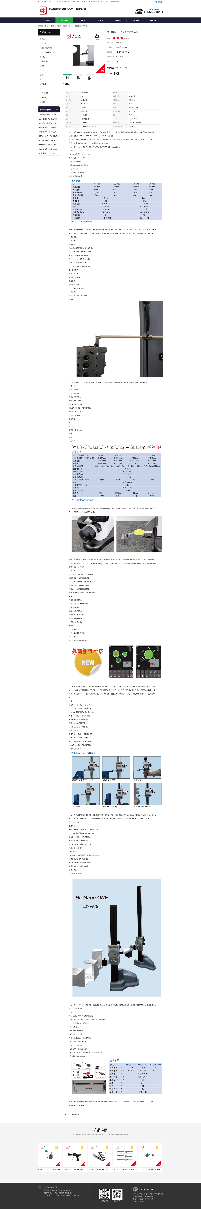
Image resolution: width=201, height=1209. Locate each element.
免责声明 (62, 1195)
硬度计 (42, 75)
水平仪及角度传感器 (47, 52)
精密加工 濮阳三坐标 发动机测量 (49, 136)
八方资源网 (55, 1195)
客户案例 (135, 20)
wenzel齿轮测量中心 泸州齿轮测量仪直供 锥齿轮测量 (49, 123)
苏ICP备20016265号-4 (64, 1190)
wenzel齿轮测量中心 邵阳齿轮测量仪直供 (49, 114)
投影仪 (42, 88)
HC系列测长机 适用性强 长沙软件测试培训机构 (49, 153)
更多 (57, 109)
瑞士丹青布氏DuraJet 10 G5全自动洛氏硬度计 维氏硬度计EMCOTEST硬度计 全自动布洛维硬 (49, 144)
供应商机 (64, 20)
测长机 (42, 57)
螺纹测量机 (44, 61)
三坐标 (42, 66)
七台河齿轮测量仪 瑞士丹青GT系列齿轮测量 (49, 119)
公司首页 (46, 20)
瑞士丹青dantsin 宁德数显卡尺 (48, 140)
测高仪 (59, 26)
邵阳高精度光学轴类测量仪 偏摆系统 (49, 132)
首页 (46, 26)
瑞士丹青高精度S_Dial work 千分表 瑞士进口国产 (79, 1169)
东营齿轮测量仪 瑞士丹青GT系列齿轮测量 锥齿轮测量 (49, 127)
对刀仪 (42, 79)
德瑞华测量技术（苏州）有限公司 (54, 1193)
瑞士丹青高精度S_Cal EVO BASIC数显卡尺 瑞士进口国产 (56, 1169)
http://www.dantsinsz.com (72, 1114)
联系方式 (153, 20)
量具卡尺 (43, 43)
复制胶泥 (43, 84)
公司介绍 (100, 20)
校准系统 (43, 97)
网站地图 (76, 1195)
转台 (41, 70)
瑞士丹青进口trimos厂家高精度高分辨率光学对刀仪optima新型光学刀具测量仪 (49, 149)
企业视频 (82, 20)
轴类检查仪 (44, 93)
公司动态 (117, 20)
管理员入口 (69, 1195)
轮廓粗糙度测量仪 (46, 48)
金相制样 (43, 102)
